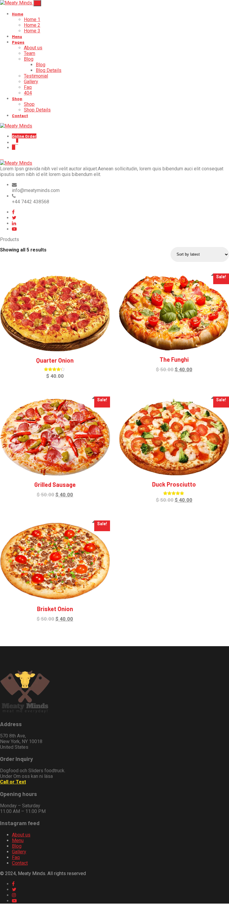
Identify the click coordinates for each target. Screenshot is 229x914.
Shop (17, 98)
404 (28, 93)
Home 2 (32, 25)
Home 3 (32, 31)
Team (29, 53)
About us (33, 48)
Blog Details (48, 70)
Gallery (31, 81)
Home (17, 13)
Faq (28, 87)
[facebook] (13, 212)
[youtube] (14, 229)
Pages (18, 42)
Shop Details (37, 110)
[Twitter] (14, 218)
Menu (17, 36)
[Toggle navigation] (37, 3)
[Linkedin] (14, 223)
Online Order (24, 136)
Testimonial (36, 76)
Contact (20, 115)
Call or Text (13, 782)
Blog (28, 59)
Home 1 (32, 19)
